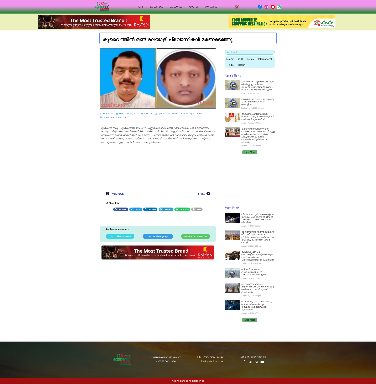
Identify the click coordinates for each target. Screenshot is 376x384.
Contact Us (211, 7)
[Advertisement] (158, 166)
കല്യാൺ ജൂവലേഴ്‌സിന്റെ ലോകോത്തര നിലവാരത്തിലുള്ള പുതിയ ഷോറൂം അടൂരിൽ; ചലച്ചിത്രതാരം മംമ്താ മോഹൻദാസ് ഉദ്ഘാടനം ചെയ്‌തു (258, 135)
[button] (237, 7)
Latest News (156, 7)
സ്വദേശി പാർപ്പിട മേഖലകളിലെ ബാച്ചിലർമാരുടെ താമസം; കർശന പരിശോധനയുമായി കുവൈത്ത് (257, 255)
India (231, 64)
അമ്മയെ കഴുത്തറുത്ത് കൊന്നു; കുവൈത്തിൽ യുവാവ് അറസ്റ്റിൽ (257, 102)
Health (241, 64)
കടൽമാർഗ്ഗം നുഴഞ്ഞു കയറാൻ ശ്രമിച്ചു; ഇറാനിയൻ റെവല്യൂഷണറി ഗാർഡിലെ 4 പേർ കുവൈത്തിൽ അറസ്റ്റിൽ (257, 85)
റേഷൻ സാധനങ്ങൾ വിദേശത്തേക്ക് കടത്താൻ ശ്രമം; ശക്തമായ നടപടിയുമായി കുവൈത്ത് (257, 288)
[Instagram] (250, 362)
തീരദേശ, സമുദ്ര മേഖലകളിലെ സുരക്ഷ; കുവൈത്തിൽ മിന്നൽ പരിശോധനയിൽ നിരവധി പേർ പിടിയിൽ (257, 218)
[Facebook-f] (244, 362)
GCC (240, 59)
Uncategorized (122, 117)
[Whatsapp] (256, 362)
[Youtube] (262, 362)
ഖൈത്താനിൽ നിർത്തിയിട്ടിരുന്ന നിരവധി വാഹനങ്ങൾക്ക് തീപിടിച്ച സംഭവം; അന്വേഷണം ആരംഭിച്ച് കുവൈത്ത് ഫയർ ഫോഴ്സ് (258, 237)
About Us (193, 7)
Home (140, 7)
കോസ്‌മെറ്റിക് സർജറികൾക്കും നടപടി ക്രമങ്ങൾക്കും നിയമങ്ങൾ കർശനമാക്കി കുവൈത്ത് (257, 305)
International (265, 59)
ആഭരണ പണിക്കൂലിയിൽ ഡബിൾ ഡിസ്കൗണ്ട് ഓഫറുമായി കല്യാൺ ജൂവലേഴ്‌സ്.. (257, 116)
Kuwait (230, 59)
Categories (176, 7)
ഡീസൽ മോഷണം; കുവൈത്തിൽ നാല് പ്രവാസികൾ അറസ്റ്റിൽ (253, 272)
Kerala (250, 59)
